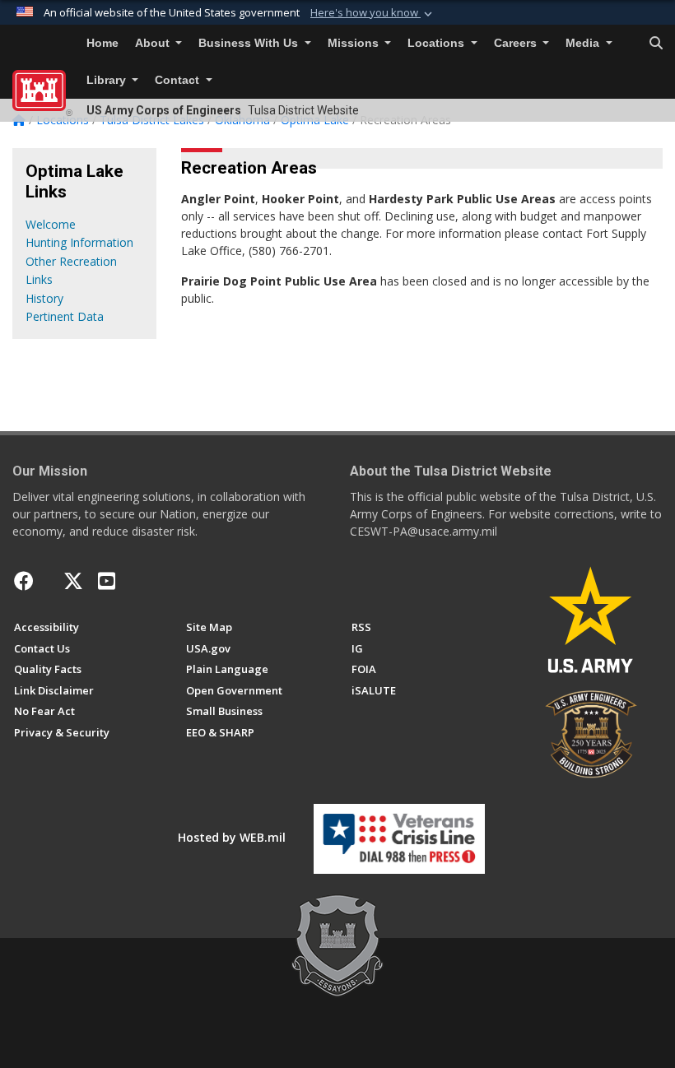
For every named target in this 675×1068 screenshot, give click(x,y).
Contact (178, 80)
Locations (437, 43)
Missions (355, 43)
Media (584, 43)
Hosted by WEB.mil (232, 837)
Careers (517, 43)
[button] (372, 13)
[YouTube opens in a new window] (106, 581)
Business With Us (249, 43)
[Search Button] (656, 44)
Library (107, 80)
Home (102, 43)
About (154, 43)
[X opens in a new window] (73, 581)
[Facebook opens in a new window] (24, 581)
